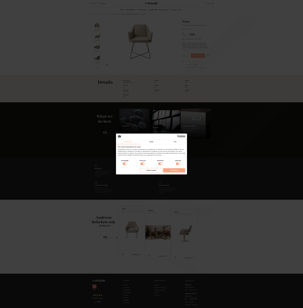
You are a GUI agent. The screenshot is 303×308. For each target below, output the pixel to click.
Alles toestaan (174, 170)
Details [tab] (151, 141)
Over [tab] (175, 141)
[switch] (142, 164)
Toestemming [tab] (128, 141)
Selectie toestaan (151, 170)
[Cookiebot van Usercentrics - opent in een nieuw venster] (178, 136)
